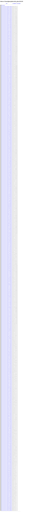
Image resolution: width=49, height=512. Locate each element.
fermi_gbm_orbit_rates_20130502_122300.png (6, 59)
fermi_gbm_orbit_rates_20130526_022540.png (6, 362)
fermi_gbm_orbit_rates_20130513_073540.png (6, 114)
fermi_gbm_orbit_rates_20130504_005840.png (6, 461)
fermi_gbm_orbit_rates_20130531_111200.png (6, 444)
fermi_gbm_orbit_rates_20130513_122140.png (6, 76)
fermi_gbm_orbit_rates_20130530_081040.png (6, 296)
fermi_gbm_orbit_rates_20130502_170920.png (6, 211)
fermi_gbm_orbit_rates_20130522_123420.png (6, 141)
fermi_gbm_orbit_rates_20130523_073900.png (6, 143)
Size (16, 3)
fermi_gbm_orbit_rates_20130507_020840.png (6, 428)
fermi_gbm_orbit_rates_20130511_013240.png (6, 350)
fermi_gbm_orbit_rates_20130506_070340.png (6, 225)
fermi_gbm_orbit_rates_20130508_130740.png (6, 10)
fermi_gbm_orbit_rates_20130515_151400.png (6, 47)
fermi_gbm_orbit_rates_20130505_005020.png (6, 323)
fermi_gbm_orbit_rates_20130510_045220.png (6, 311)
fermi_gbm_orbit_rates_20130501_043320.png (6, 499)
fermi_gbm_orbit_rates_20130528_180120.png (6, 460)
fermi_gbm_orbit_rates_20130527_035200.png (6, 348)
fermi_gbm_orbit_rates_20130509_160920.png (6, 63)
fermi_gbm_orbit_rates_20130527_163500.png (6, 447)
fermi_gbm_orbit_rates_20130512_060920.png (6, 200)
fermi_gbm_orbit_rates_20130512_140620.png (6, 22)
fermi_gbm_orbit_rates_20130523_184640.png (6, 280)
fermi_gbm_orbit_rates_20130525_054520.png (6, 195)
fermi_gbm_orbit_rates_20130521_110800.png (6, 92)
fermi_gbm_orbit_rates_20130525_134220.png (6, 392)
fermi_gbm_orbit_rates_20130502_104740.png (6, 89)
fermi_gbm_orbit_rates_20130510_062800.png (6, 263)
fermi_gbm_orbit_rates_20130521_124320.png (6, 91)
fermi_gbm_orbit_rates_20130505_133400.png (6, 32)
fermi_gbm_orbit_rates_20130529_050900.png (6, 172)
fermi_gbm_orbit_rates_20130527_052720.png (6, 168)
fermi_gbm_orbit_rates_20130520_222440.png (6, 325)
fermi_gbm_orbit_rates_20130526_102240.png (6, 188)
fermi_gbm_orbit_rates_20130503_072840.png (6, 488)
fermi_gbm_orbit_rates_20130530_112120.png (6, 442)
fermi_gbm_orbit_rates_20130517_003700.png (6, 406)
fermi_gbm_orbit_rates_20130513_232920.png (6, 471)
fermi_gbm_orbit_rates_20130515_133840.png (6, 19)
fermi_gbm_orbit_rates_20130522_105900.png (6, 100)
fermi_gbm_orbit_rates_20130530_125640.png (6, 345)
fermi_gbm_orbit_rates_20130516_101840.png (6, 64)
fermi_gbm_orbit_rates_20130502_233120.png (6, 495)
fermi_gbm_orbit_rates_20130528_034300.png (6, 267)
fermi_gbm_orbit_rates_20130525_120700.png (6, 319)
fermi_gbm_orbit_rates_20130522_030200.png (6, 279)
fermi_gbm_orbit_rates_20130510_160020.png (6, 20)
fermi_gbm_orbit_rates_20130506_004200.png (6, 470)
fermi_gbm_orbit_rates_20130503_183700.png (6, 256)
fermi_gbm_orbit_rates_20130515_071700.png (6, 101)
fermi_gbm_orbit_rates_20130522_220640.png (6, 393)
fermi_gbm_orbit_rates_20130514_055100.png (6, 171)
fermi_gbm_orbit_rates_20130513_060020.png (6, 251)
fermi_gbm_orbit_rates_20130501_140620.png (6, 86)
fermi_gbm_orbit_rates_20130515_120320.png (6, 34)
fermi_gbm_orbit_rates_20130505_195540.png (6, 254)
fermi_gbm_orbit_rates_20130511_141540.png (6, 8)
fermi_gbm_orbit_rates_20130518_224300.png (6, 292)
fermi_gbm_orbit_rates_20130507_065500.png (6, 434)
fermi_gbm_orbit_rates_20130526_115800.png (6, 346)
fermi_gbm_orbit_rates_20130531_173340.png (6, 282)
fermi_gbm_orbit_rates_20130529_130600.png (6, 454)
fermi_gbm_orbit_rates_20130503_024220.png (6, 483)
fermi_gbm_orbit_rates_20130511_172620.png (6, 23)
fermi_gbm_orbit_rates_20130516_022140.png (6, 306)
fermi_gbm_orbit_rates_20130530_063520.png (6, 198)
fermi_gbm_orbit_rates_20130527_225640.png (6, 389)
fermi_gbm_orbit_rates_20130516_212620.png (6, 431)
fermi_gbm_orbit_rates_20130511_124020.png (6, 46)
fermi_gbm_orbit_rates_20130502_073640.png (6, 445)
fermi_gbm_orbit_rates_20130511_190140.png (6, 335)
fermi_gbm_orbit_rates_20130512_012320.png (6, 360)
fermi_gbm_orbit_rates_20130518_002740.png (6, 420)
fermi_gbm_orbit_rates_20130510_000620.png (6, 502)
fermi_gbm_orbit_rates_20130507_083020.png (6, 133)
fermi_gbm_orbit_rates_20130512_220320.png (6, 308)
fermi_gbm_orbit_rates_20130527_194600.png (6, 456)
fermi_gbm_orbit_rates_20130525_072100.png (6, 185)
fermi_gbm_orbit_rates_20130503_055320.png (6, 484)
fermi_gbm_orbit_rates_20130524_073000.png (6, 173)
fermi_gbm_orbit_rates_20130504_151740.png (6, 51)
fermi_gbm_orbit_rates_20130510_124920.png (6, 11)
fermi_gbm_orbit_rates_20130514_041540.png (6, 291)
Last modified (14, 3)
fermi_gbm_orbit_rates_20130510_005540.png (6, 405)
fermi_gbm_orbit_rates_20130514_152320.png (6, 37)
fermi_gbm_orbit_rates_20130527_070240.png (6, 169)
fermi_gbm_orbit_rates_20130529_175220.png (6, 429)
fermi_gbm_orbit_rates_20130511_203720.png (6, 120)
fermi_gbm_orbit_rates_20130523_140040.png (6, 238)
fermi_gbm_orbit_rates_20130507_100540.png (6, 144)
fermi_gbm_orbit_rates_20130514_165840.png (6, 87)
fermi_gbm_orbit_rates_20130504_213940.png (6, 430)
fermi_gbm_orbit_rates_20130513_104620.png (6, 127)
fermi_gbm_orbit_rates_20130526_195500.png (6, 419)
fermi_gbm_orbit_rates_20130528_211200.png (6, 364)
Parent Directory (3, 5)
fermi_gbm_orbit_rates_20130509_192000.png (6, 295)
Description (19, 3)
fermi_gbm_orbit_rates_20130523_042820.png (6, 182)
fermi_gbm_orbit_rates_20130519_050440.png (6, 129)
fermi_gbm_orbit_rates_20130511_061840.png (6, 253)
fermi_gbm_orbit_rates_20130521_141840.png (6, 202)
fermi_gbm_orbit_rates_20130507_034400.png (6, 485)
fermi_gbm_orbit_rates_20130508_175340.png (6, 115)
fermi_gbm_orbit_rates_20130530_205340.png (6, 404)
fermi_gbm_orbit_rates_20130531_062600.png (6, 277)
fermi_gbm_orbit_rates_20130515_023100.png (6, 156)
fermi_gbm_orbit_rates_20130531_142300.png (6, 427)
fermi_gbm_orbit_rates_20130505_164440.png (6, 105)
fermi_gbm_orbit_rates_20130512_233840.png (6, 363)
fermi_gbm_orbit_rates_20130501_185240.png (6, 269)
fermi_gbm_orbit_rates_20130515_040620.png (6, 229)
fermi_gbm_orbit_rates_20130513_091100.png (6, 73)
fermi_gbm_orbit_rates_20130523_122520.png (6, 199)
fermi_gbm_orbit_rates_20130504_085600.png (6, 307)
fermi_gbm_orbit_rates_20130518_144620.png (6, 90)
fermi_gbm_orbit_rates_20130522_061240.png (6, 170)
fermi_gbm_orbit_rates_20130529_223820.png (6, 413)
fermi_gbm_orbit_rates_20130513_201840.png (6, 373)
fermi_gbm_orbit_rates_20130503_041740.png (6, 486)
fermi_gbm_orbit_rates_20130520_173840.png (6, 322)
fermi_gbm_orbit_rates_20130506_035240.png (6, 387)
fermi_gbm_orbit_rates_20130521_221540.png (6, 334)
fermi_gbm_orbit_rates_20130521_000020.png (6, 240)
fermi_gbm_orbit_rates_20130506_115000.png (6, 50)
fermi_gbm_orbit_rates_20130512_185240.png (6, 227)
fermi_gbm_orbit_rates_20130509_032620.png (6, 416)
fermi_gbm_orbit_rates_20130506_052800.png (6, 474)
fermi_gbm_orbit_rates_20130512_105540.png (6, 61)
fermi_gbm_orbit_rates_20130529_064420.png (6, 268)
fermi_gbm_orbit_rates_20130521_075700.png (6, 128)
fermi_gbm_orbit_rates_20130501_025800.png (6, 509)
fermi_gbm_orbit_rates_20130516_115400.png (6, 49)
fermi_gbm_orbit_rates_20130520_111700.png (6, 79)
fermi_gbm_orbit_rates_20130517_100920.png (6, 103)
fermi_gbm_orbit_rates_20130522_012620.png (6, 250)
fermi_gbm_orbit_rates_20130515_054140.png (6, 154)
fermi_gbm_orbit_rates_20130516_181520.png (6, 145)
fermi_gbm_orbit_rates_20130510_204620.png (6, 347)
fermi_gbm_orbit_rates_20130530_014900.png (6, 473)
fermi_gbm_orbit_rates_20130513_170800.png (6, 106)
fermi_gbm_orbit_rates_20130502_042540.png (6, 497)
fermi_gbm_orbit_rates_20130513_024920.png (6, 210)
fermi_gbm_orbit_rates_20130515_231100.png (6, 361)
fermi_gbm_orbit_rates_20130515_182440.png (6, 212)
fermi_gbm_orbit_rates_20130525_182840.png (6, 390)
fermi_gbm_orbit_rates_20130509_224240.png (6, 418)
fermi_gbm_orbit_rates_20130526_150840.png (6, 388)
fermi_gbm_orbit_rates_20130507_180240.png (6, 88)
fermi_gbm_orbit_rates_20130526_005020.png (6, 264)
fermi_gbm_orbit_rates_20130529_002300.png (6, 468)
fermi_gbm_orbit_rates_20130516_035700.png (6, 222)
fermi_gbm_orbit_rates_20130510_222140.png (6, 187)
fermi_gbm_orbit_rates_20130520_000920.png (6, 266)
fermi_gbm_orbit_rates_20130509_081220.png (6, 131)
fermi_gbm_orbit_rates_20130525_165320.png (6, 469)
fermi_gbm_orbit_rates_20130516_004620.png (6, 352)
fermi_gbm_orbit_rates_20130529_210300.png (6, 265)
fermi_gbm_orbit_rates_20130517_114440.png (6, 62)
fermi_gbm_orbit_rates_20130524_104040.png (6, 160)
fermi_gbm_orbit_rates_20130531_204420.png (6, 321)
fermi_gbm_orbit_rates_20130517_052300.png (6, 113)
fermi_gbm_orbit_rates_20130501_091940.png (6, 443)
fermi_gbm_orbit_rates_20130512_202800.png (6, 161)
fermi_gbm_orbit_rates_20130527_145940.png (6, 414)
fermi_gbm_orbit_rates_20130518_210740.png (6, 403)
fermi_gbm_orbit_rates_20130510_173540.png (6, 52)
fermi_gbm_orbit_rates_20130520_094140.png (6, 93)
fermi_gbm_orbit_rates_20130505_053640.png (6, 441)
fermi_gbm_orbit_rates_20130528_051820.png (6, 236)
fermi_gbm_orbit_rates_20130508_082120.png (6, 223)
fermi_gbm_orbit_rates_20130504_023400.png (6, 475)
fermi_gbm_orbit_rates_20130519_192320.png (6, 297)
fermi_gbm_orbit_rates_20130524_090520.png (6, 201)
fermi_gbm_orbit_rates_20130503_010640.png (6, 472)
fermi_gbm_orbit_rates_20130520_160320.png (6, 130)
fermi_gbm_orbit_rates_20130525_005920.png (6, 359)
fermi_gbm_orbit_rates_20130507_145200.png (6, 9)
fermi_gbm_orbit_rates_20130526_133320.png (6, 365)
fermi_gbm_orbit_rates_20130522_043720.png (6, 155)
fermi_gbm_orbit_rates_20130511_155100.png (6, 65)
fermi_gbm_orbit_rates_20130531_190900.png (6, 372)
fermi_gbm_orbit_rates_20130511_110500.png (6, 21)
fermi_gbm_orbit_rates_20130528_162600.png (6, 391)
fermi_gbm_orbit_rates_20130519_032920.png (6, 255)
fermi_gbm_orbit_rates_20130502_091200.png (6, 401)
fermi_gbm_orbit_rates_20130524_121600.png (6, 243)
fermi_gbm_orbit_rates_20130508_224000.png (6, 214)
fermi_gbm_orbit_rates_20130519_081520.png (6, 174)
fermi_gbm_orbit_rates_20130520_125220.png (6, 72)
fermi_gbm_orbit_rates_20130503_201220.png (6, 374)
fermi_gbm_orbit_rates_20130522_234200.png (6, 224)
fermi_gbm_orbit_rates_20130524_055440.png (6, 241)
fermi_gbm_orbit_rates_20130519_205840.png (6, 338)
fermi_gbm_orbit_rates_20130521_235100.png (6, 294)
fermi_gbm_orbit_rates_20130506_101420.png (6, 48)
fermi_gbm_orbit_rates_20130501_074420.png (6, 500)
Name (6, 3)
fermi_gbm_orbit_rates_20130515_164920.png (6, 119)
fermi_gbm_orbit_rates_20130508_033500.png (6, 351)
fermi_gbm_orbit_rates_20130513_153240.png (6, 332)
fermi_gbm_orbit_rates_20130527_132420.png (6, 417)
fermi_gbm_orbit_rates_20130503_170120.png (6, 310)
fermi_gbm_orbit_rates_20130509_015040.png (6, 482)
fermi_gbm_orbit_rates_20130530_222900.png (6, 402)
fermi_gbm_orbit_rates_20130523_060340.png (6, 196)
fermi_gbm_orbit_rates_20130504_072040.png (6, 433)
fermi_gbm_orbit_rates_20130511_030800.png (6, 400)
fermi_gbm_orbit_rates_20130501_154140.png (6, 252)
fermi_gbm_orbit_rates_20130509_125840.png (6, 36)
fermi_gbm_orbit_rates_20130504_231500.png (6, 501)
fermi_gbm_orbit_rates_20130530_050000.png (6, 228)
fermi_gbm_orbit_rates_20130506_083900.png (6, 284)
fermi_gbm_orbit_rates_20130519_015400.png (6, 209)
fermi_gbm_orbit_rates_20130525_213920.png (6, 318)
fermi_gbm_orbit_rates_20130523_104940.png (6, 102)
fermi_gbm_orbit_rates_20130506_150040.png (6, 24)
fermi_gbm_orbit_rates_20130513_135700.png (6, 75)
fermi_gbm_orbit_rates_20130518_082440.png (6, 104)
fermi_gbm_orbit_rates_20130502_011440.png (6, 498)
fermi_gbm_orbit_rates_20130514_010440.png (6, 510)
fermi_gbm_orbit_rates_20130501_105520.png (6, 159)
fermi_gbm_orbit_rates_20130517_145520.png (6, 60)
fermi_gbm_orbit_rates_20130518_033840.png (6, 117)
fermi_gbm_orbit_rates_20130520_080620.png (6, 134)
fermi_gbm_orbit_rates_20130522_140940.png (6, 304)
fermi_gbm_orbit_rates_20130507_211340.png (6, 305)
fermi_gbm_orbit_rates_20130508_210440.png (6, 336)
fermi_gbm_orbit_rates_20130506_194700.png (6, 146)
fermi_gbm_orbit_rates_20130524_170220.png (6, 324)
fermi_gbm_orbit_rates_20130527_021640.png (6, 226)
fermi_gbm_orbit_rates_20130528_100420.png (6, 278)
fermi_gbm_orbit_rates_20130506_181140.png (6, 213)
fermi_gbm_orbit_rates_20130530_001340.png (6, 455)
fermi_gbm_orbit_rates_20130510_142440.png (6, 18)
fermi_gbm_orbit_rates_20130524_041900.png (6, 186)
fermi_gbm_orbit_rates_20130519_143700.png (6, 197)
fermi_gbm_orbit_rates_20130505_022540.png (6, 487)
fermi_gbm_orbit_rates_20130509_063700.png (6, 283)
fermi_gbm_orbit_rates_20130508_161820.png (6, 35)
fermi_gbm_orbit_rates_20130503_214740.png (6, 378)
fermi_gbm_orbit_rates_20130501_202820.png (6, 377)
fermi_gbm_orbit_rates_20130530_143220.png (6, 458)
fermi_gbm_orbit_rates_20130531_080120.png (6, 337)
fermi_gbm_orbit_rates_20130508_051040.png (6, 415)
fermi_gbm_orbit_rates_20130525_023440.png (6, 158)
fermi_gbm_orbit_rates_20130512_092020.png (6, 77)
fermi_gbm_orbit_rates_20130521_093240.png (6, 118)
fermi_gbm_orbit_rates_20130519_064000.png (6, 147)
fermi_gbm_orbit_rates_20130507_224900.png (6, 457)
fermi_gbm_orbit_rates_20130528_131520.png (6, 320)
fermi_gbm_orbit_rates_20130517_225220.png (6, 375)
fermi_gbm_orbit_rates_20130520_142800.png (6, 157)
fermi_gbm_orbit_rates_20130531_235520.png (6, 432)
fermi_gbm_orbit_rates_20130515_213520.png (6, 309)
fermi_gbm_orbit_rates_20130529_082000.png (6, 270)
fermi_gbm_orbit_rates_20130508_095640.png (6, 38)
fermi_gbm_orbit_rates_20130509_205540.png (6, 184)
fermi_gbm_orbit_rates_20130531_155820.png (6, 496)
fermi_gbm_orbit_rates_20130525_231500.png (6, 376)
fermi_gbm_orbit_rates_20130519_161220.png (6, 333)
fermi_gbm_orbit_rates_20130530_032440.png (6, 281)
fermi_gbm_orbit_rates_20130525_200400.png (6, 459)
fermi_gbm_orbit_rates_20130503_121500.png (6, 33)
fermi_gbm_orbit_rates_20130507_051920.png (6, 386)
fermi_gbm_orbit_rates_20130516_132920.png (6, 45)
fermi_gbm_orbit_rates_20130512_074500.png (6, 215)
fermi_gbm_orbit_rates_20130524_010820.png (6, 239)
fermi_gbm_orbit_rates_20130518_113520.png (6, 78)
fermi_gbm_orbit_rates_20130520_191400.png (6, 293)
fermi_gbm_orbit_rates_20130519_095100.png (6, 74)
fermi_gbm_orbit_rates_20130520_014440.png (6, 242)
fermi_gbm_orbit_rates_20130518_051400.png (6, 142)
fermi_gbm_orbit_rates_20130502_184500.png (6, 379)
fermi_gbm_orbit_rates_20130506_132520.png (6, 7)
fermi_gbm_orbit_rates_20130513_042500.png (6, 237)
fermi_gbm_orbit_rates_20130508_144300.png (6, 31)
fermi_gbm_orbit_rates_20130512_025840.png (6, 446)
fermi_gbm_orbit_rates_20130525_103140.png (6, 181)
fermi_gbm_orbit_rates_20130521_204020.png (6, 349)
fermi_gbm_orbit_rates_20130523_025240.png (6, 116)
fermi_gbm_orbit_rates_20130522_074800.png (6, 132)
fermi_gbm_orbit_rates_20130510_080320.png (6, 175)
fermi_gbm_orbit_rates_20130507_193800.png (6, 183)
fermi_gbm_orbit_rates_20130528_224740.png (6, 331)
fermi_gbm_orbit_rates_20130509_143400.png (6, 6)
